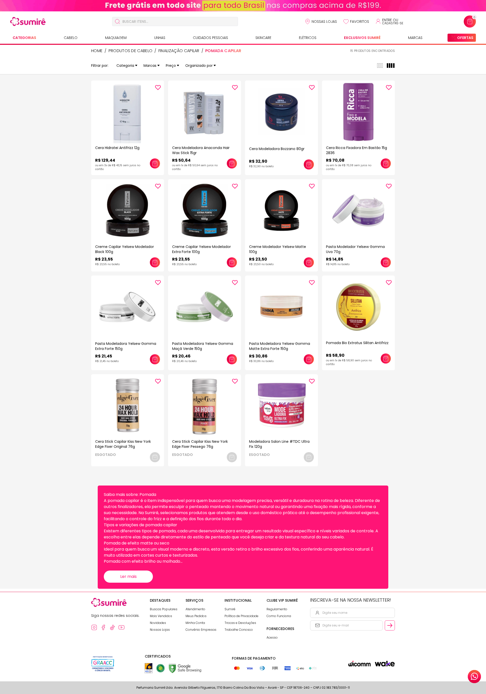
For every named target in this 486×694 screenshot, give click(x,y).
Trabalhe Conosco (239, 629)
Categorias (24, 37)
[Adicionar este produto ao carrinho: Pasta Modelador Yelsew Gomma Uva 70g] (386, 262)
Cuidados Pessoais (210, 37)
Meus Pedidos (196, 616)
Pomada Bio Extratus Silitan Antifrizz (357, 342)
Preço (171, 65)
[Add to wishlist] (158, 88)
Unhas (159, 37)
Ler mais (128, 576)
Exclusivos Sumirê (362, 37)
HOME (97, 51)
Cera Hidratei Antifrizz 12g (117, 147)
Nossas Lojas (324, 21)
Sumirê (230, 609)
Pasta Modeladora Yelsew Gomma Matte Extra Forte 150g (279, 346)
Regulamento (277, 609)
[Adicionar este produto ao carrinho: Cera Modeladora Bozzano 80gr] (309, 164)
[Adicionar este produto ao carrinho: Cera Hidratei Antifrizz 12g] (155, 163)
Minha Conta (195, 623)
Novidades (158, 623)
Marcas (415, 37)
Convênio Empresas (201, 629)
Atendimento (195, 609)
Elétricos (307, 37)
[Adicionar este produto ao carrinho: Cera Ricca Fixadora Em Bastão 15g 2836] (386, 163)
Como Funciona (279, 616)
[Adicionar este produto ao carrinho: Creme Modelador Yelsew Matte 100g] (309, 262)
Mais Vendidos (161, 616)
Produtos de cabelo (131, 51)
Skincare (263, 37)
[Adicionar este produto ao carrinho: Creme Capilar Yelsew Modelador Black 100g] (155, 262)
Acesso (272, 637)
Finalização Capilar (178, 51)
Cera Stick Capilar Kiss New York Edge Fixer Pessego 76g (200, 444)
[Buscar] (117, 21)
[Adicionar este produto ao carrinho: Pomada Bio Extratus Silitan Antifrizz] (386, 358)
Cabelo (70, 37)
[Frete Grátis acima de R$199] (243, 5)
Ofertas (465, 37)
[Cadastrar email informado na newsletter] (390, 625)
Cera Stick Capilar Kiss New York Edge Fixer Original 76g (123, 444)
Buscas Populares (163, 609)
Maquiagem (116, 37)
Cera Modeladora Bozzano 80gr (277, 148)
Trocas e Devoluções (240, 623)
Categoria (125, 65)
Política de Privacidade (241, 616)
